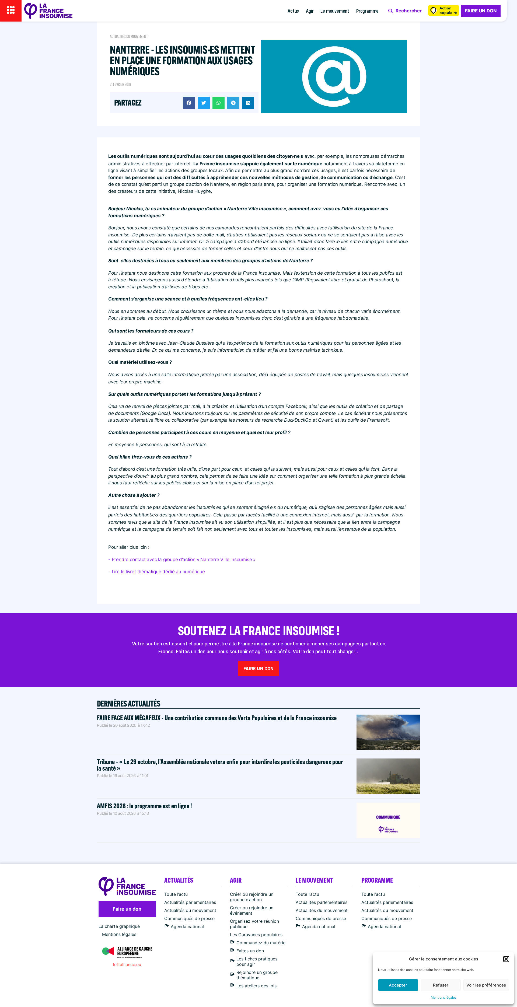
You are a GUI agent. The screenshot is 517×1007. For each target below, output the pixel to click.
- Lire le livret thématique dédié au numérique (156, 571)
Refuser (440, 985)
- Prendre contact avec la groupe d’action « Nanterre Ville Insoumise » (182, 559)
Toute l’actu (176, 894)
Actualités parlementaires (190, 902)
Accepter (398, 985)
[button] (506, 959)
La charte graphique (119, 926)
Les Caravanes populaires (256, 934)
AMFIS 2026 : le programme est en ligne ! (145, 806)
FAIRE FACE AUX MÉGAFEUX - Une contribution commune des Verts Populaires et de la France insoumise (217, 718)
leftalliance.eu (127, 964)
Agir (309, 10)
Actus (293, 10)
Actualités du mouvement (129, 36)
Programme (367, 10)
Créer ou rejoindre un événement (251, 910)
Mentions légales (443, 997)
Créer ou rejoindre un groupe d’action (251, 896)
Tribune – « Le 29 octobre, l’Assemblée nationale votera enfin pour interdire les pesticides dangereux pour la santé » (220, 764)
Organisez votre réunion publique (254, 923)
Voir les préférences (486, 985)
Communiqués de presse (189, 918)
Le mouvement (334, 10)
